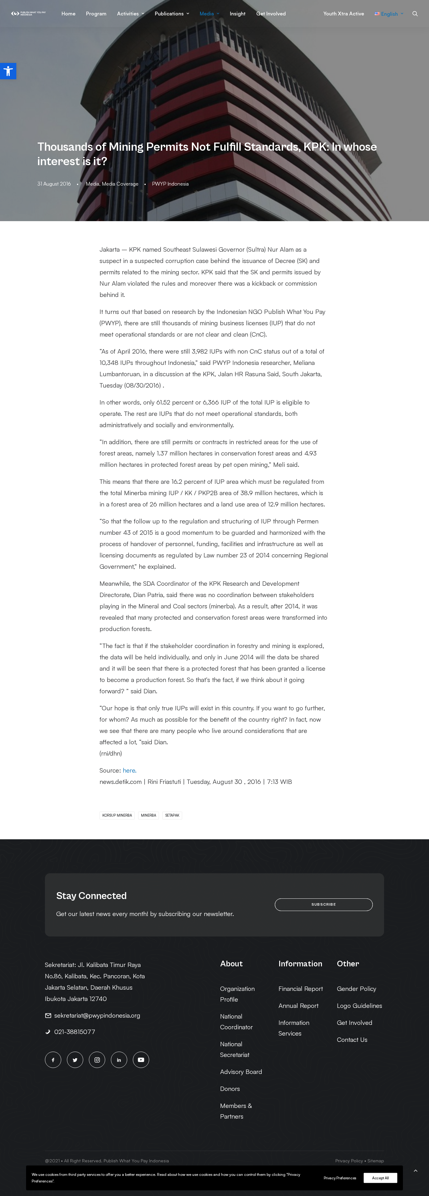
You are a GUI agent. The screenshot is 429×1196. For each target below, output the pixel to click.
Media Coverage (120, 184)
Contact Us (352, 1039)
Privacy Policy (349, 1160)
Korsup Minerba (117, 815)
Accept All (380, 1178)
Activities (128, 13)
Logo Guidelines (359, 1005)
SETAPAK (172, 815)
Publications (169, 13)
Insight (238, 13)
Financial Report (301, 988)
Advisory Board (241, 1072)
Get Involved (271, 13)
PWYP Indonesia (170, 184)
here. (130, 770)
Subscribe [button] (324, 905)
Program (96, 13)
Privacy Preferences (340, 1178)
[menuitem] (68, 13)
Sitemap (375, 1160)
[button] (8, 71)
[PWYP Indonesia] (28, 13)
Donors (230, 1089)
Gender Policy (356, 988)
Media (207, 13)
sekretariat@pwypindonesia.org (97, 1015)
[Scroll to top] (415, 1169)
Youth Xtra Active (343, 13)
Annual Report (298, 1005)
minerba (148, 815)
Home (68, 13)
